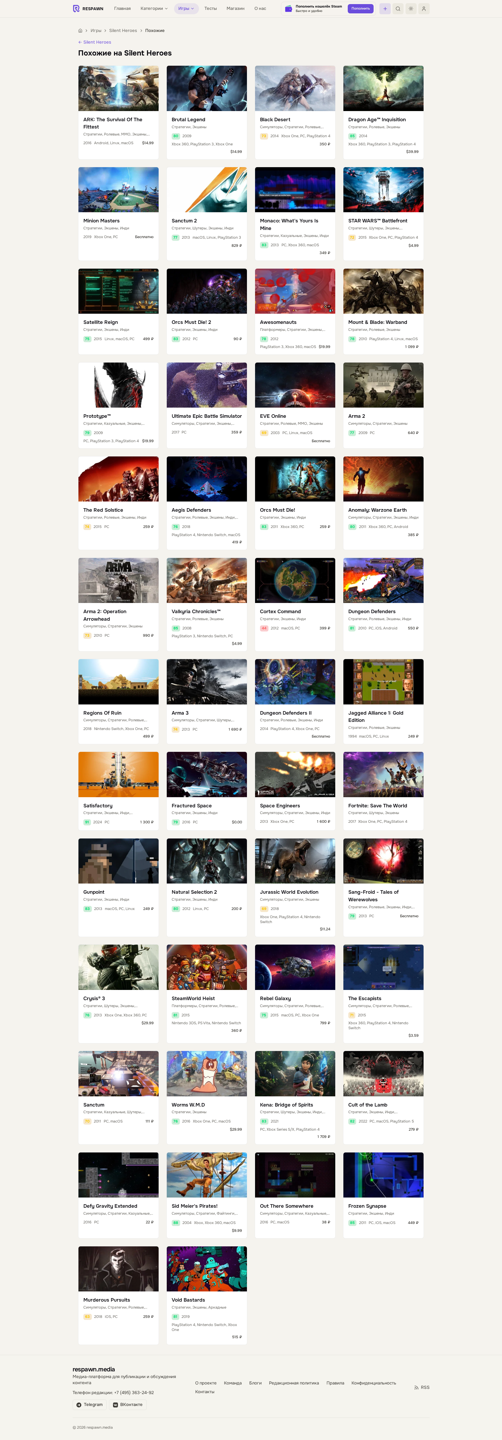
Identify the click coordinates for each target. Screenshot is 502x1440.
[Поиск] (398, 8)
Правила (335, 1383)
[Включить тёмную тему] (411, 8)
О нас (260, 8)
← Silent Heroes (94, 42)
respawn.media (94, 1369)
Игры (96, 30)
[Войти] (423, 8)
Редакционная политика (294, 1383)
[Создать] (384, 8)
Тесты (211, 8)
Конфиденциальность (374, 1383)
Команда (233, 1383)
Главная (122, 8)
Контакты (204, 1392)
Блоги (255, 1383)
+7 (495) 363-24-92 (134, 1393)
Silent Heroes (123, 30)
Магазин (236, 8)
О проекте (206, 1383)
